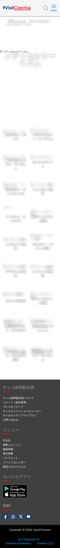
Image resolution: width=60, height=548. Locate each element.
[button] (45, 8)
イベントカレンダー (14, 462)
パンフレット (10, 457)
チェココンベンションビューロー (22, 410)
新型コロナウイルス (14, 466)
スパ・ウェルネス (39, 20)
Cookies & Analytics (18, 543)
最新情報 (8, 449)
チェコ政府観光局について (18, 397)
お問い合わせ (10, 419)
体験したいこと (17, 20)
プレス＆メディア (13, 406)
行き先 (7, 440)
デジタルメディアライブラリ (19, 415)
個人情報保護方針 (29, 539)
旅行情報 (8, 453)
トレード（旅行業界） (15, 402)
